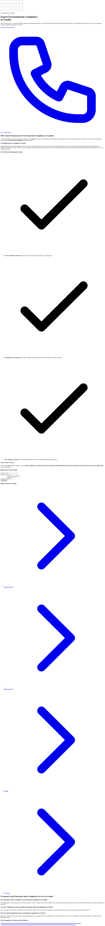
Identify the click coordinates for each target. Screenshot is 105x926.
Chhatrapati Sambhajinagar (21, 923)
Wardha (65, 924)
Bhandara (32, 923)
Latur (69, 923)
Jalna (62, 923)
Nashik (20, 924)
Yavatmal (73, 924)
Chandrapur (42, 923)
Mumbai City (73, 923)
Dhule (46, 923)
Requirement (4, 479)
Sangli (46, 924)
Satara (49, 924)
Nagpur (7, 924)
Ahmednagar (4, 923)
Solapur (58, 924)
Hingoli (55, 923)
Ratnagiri (42, 924)
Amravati (12, 923)
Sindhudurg (54, 924)
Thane (61, 924)
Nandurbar (15, 924)
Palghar (28, 924)
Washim (69, 924)
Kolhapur (65, 923)
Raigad (38, 924)
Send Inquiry (4, 480)
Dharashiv (24, 924)
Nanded (11, 924)
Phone (2, 474)
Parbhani (32, 924)
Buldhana (37, 923)
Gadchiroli (50, 923)
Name (2, 473)
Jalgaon (59, 923)
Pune (36, 924)
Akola (8, 923)
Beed (29, 923)
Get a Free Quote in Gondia (7, 27)
